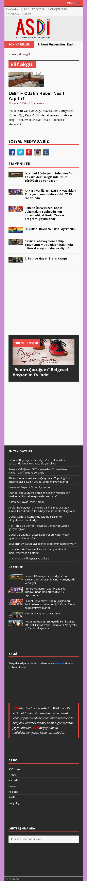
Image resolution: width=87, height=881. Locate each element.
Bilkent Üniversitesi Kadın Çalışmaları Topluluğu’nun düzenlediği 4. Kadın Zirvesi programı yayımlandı (44, 213)
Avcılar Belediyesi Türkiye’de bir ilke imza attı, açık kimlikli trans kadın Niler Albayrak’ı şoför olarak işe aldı (41, 509)
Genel (12, 775)
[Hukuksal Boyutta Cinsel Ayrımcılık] (15, 231)
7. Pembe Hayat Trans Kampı (46, 258)
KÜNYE (25, 9)
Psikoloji (13, 791)
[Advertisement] (38, 304)
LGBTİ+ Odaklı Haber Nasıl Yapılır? (36, 96)
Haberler (13, 780)
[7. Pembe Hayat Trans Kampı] (15, 260)
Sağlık (12, 797)
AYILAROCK (12, 14)
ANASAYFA (12, 9)
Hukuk (12, 786)
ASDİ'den (14, 769)
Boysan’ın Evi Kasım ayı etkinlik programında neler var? (42, 543)
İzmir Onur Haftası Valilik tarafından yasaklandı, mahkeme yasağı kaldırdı (37, 551)
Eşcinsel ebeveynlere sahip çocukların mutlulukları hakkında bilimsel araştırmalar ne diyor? (49, 244)
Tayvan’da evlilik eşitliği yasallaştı (28, 558)
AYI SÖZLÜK (38, 9)
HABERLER (15, 567)
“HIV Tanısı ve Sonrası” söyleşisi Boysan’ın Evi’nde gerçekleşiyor (38, 527)
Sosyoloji (14, 803)
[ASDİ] (43, 28)
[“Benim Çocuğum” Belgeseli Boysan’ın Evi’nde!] (44, 362)
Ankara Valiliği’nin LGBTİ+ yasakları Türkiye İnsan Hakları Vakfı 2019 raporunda (50, 194)
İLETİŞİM (26, 14)
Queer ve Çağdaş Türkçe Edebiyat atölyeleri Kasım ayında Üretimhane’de (39, 536)
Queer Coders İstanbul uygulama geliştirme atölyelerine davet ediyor (35, 518)
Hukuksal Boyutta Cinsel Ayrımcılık (50, 229)
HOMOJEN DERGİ (57, 9)
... (24, 124)
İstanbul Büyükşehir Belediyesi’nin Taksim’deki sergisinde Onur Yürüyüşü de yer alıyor (49, 177)
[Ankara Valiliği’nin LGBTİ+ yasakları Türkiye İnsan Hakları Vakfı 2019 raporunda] (15, 192)
